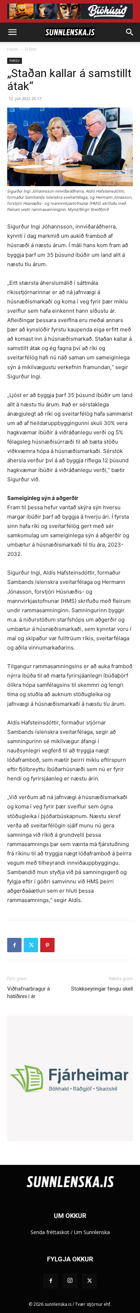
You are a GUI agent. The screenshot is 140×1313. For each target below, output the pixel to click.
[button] (12, 32)
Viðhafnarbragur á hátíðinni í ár (28, 993)
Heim (12, 49)
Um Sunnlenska (92, 1232)
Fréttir (31, 49)
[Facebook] (14, 945)
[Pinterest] (47, 945)
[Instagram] (70, 1281)
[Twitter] (31, 945)
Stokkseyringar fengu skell (102, 989)
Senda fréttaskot (50, 1232)
